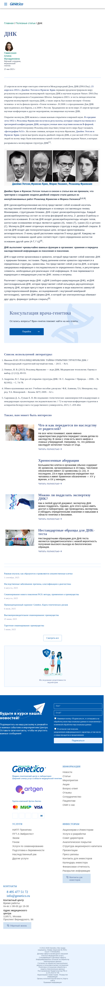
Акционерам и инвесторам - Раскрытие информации (52, 976)
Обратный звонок (18, 926)
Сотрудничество (72, 796)
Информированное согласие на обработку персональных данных (52, 960)
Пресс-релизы (71, 854)
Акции (66, 784)
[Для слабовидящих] (87, 4)
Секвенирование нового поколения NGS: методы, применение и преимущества (41, 594)
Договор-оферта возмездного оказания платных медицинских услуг (52, 955)
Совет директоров (73, 838)
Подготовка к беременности (28, 850)
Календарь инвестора (75, 862)
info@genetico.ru (18, 896)
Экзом (15, 838)
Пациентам (69, 800)
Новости (67, 772)
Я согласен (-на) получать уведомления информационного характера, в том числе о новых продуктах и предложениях (77, 732)
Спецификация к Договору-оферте (52, 958)
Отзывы (67, 792)
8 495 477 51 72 (17, 892)
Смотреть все (52, 638)
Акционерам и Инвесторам (78, 829)
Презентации (70, 850)
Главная (9, 23)
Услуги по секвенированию (27, 846)
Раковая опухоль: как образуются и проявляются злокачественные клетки (38, 573)
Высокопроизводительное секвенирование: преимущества (31, 615)
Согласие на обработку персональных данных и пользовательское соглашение (52, 964)
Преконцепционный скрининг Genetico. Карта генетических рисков (36, 605)
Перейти (26, 331)
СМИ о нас (69, 805)
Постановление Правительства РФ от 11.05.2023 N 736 (52, 972)
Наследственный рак (24, 854)
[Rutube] (22, 816)
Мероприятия (70, 780)
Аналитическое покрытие (77, 842)
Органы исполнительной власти (49, 979)
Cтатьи (67, 776)
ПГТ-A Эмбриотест (23, 834)
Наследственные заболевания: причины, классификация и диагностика (37, 584)
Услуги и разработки (74, 834)
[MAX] (41, 816)
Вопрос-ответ (70, 788)
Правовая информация (52, 982)
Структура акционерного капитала (82, 846)
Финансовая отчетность (76, 866)
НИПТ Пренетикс (22, 829)
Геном (15, 842)
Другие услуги (20, 858)
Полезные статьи (25, 23)
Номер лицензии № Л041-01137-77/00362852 (56, 951)
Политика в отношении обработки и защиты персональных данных (53, 968)
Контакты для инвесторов (77, 858)
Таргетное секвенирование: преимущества (24, 625)
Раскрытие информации (76, 870)
